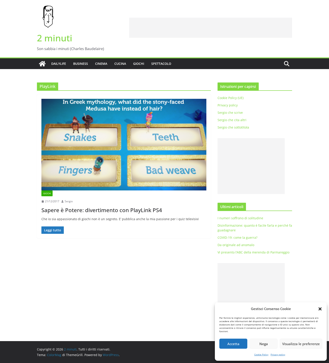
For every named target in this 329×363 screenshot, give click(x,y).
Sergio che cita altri (232, 120)
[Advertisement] (210, 28)
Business (80, 63)
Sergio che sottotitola (233, 127)
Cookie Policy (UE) (231, 98)
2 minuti (54, 38)
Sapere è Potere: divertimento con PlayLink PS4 (101, 210)
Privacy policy (278, 354)
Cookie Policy (261, 354)
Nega (263, 344)
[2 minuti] (42, 63)
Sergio (69, 201)
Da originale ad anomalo (236, 245)
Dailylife (58, 63)
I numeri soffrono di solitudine (240, 218)
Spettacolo (161, 63)
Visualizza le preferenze (301, 344)
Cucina (120, 63)
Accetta (233, 344)
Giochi (138, 63)
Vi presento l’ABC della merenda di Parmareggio (253, 252)
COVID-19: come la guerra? (237, 237)
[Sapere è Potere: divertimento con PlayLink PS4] (123, 144)
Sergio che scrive (230, 112)
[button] (320, 309)
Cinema (101, 63)
